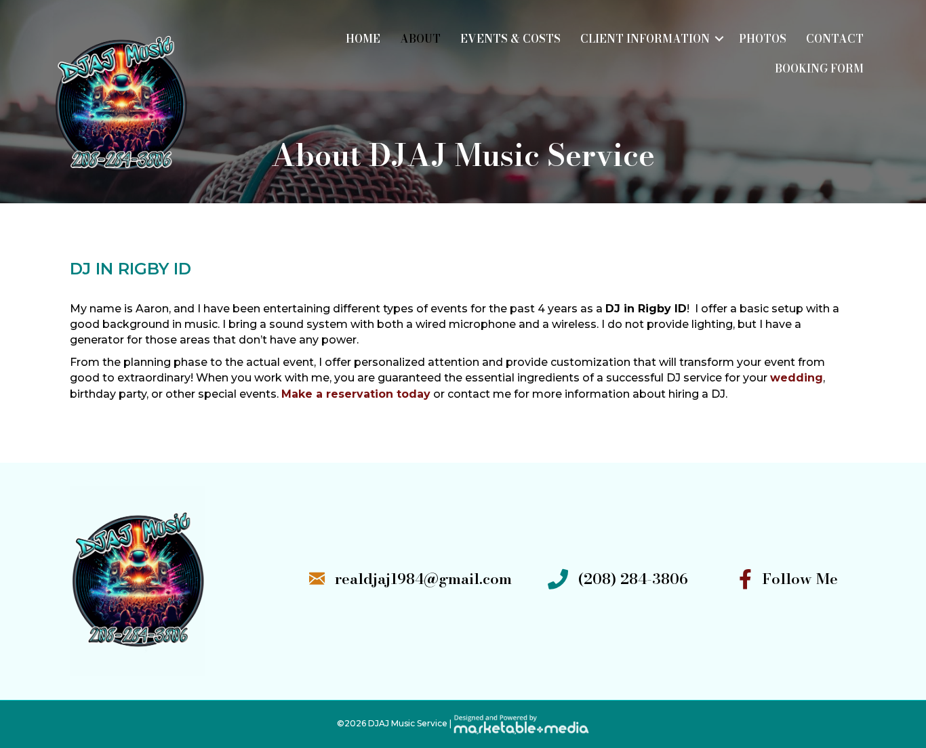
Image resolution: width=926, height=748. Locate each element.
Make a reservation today (355, 394)
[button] (719, 39)
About (420, 38)
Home (363, 38)
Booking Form (819, 68)
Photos (762, 38)
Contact (835, 38)
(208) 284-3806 (633, 578)
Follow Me (800, 578)
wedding (796, 377)
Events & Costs (510, 38)
